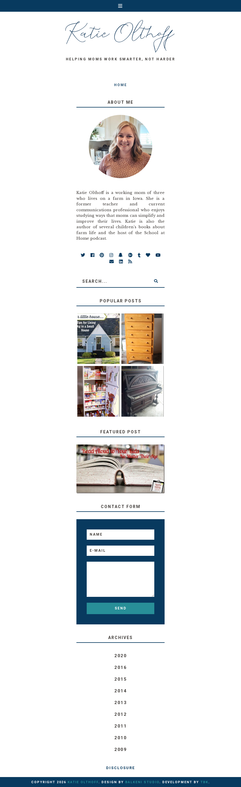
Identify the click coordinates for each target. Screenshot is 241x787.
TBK (204, 782)
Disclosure (120, 768)
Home (120, 85)
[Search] (156, 281)
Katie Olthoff (83, 782)
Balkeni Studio (142, 782)
